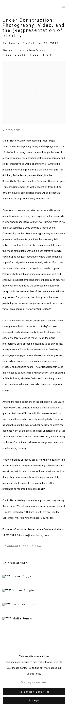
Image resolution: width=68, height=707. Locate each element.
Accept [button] (34, 700)
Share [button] (47, 54)
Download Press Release (22, 546)
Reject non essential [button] (34, 691)
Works (7, 50)
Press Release (13, 54)
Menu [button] (63, 6)
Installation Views (31, 50)
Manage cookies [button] (34, 682)
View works (11, 130)
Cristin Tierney (22, 6)
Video (34, 54)
